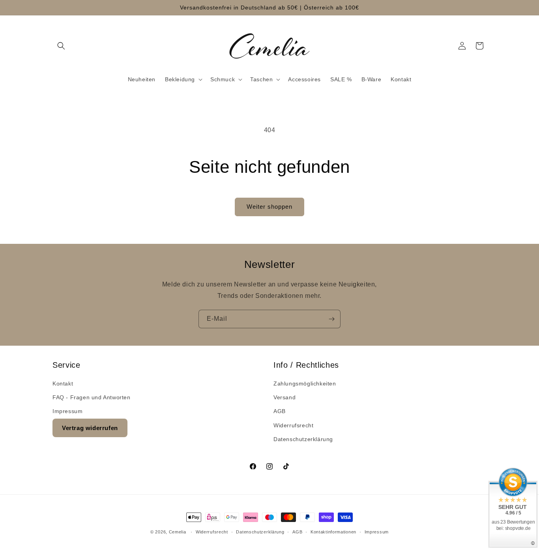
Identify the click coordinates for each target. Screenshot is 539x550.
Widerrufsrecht (293, 425)
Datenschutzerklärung (303, 439)
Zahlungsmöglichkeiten (304, 383)
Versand (284, 397)
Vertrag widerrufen (90, 428)
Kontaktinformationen (333, 531)
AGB (279, 411)
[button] (61, 45)
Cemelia (177, 531)
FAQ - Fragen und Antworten (91, 397)
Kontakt (62, 383)
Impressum (67, 411)
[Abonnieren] (331, 319)
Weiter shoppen (269, 206)
